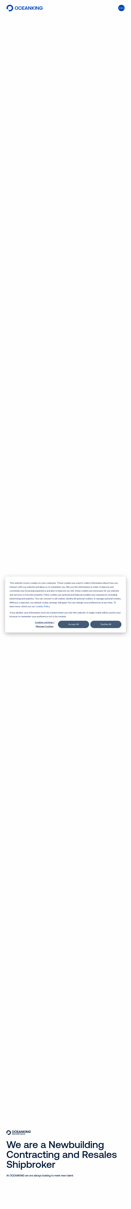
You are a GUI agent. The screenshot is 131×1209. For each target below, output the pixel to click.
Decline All (106, 624)
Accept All (73, 624)
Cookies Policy (42, 606)
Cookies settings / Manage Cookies (44, 624)
